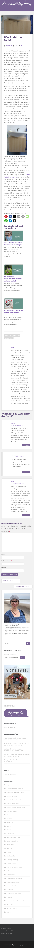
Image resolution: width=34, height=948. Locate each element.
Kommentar (5, 531)
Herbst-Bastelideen (13, 841)
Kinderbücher (11, 856)
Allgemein (10, 785)
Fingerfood (10, 822)
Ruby (12, 482)
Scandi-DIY (10, 889)
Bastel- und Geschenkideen (15, 792)
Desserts (9, 815)
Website (4, 568)
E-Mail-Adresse (6, 561)
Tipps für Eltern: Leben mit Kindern (18, 901)
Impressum (14, 944)
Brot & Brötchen (12, 811)
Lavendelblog (6, 944)
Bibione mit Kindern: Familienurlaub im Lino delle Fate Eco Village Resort (16, 744)
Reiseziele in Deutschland (15, 878)
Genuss (9, 830)
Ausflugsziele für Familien (15, 789)
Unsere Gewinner (9, 727)
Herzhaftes (10, 845)
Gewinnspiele (11, 833)
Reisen (9, 871)
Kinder (9, 852)
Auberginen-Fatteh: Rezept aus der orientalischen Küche (15, 739)
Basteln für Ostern (12, 796)
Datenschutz (21, 944)
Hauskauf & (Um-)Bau (13, 837)
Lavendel (15, 455)
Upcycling (10, 904)
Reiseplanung (11, 875)
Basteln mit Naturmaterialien (16, 807)
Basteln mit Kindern (13, 804)
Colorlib (11, 946)
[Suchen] (28, 643)
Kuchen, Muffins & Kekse (14, 867)
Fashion (9, 818)
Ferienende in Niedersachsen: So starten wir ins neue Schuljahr (14, 750)
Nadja (13, 423)
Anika (16, 46)
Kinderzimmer (11, 863)
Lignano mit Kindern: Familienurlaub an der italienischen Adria (17, 755)
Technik (9, 897)
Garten (9, 826)
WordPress (22, 946)
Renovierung (16, 335)
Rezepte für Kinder (13, 886)
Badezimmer (8, 335)
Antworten (26, 445)
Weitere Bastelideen (13, 908)
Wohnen (23, 46)
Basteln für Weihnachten (14, 800)
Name (3, 554)
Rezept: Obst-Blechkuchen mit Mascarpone (13, 761)
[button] (6, 216)
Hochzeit (9, 848)
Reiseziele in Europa (13, 882)
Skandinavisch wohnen (14, 893)
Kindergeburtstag (12, 860)
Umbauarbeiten (9, 338)
